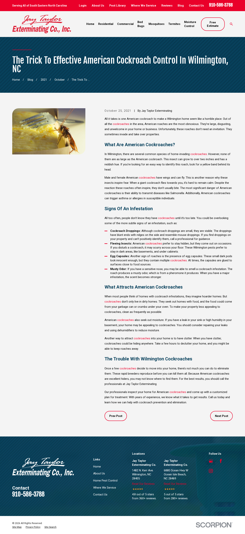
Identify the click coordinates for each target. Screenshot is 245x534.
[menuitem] (17, 527)
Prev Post (115, 416)
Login (83, 5)
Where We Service (143, 5)
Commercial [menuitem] (125, 24)
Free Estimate (213, 24)
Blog (181, 5)
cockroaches (121, 124)
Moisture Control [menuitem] (190, 24)
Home (97, 466)
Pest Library (117, 5)
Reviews (166, 5)
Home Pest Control (105, 480)
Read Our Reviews (143, 484)
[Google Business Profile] (211, 461)
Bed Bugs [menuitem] (140, 24)
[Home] (41, 24)
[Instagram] (211, 471)
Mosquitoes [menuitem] (156, 24)
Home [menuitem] (90, 24)
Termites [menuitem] (174, 24)
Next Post (221, 416)
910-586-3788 (221, 5)
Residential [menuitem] (105, 24)
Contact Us (196, 5)
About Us (98, 5)
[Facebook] (221, 461)
